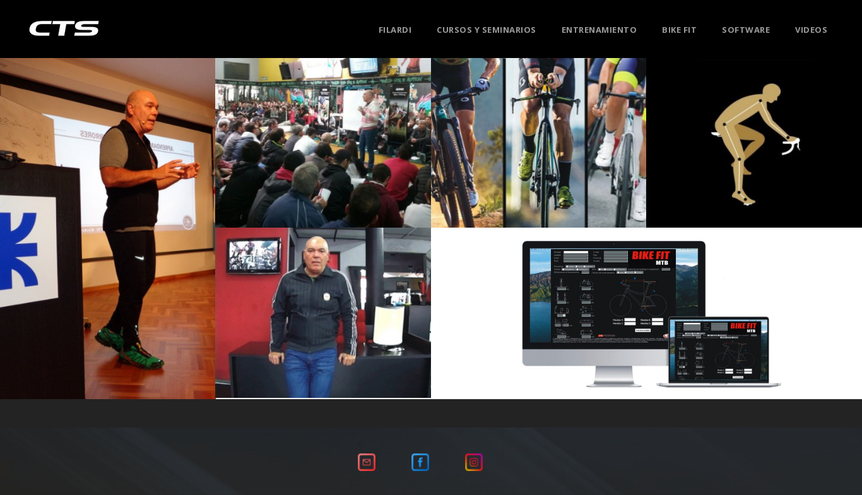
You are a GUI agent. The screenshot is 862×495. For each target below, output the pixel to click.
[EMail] (366, 461)
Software (746, 29)
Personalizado (703, 161)
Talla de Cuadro (801, 161)
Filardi (395, 29)
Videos (811, 29)
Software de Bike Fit (646, 322)
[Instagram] (473, 461)
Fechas (307, 161)
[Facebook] (420, 461)
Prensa (108, 246)
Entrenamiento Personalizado (538, 152)
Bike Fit (679, 29)
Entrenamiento (599, 29)
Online (751, 161)
